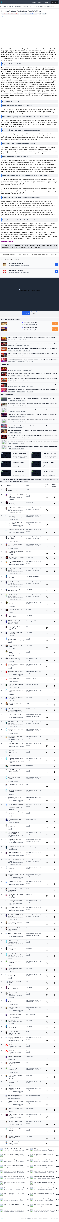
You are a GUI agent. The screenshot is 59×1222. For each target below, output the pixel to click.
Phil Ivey (11, 554)
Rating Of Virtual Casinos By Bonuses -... (16, 961)
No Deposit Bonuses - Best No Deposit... (16, 530)
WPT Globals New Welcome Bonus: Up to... (16, 698)
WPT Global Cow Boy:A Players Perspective (16, 685)
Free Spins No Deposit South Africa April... (16, 758)
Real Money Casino (27, 340)
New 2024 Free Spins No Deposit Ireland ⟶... (14, 638)
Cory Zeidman (12, 1111)
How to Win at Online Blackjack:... (14, 502)
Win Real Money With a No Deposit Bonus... (15, 832)
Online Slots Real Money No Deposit (16, 443)
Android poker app (13, 849)
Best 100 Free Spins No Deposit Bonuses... (14, 770)
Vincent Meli (12, 897)
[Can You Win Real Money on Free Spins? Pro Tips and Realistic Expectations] (4, 431)
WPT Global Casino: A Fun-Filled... (15, 645)
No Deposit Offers (18, 340)
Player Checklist (29, 356)
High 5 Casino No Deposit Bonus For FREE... (15, 825)
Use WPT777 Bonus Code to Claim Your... (16, 576)
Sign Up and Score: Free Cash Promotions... (16, 664)
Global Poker (12, 558)
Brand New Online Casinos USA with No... (15, 1008)
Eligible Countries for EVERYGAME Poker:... (14, 679)
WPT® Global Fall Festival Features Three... (15, 1015)
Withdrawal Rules (26, 350)
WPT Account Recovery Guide (15, 982)
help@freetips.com (7, 242)
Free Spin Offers (21, 356)
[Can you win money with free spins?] (4, 421)
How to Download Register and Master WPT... (15, 589)
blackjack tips (12, 505)
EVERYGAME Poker (13, 681)
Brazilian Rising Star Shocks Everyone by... (16, 785)
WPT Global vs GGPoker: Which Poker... (15, 1136)
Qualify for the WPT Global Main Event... (15, 969)
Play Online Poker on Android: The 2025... (16, 847)
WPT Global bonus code (15, 579)
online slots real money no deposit (12, 6)
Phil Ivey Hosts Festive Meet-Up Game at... (16, 552)
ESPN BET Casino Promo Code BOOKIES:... (15, 722)
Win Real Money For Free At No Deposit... (16, 562)
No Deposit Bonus (17, 350)
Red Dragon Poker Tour (19, 438)
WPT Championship (14, 1017)
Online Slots (10, 340)
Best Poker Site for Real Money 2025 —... (15, 1026)
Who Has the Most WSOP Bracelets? (15, 703)
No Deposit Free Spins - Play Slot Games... (16, 812)
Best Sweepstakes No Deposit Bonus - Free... (16, 974)
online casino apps (14, 822)
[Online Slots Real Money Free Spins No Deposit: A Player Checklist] (4, 355)
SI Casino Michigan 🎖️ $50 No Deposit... (16, 875)
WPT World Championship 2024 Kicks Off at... (15, 1096)
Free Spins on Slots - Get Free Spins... (16, 651)
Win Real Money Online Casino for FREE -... (16, 582)
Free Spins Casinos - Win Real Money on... (16, 908)
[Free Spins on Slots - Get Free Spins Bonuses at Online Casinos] (4, 405)
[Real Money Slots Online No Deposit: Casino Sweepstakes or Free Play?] (4, 360)
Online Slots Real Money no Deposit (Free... (15, 954)
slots (39, 2)
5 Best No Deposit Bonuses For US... (16, 1115)
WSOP (9, 492)
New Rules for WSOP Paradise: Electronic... (14, 1032)
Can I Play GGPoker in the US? (15, 610)
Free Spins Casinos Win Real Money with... (16, 744)
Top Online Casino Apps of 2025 (16, 819)
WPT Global (11, 438)
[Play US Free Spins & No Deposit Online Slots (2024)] (4, 410)
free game (47, 2)
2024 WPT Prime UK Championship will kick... (14, 709)
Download (54, 2)
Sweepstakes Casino (21, 361)
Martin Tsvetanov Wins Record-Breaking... (14, 1142)
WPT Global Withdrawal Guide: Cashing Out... (14, 987)
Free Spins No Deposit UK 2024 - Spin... (15, 901)
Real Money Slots (11, 361)
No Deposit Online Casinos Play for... (16, 993)
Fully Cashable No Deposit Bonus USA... (15, 934)
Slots (20, 432)
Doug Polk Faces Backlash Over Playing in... (15, 928)
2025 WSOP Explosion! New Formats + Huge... (15, 489)
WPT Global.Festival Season (15, 711)
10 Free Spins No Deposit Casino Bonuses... (14, 941)
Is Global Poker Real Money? (16, 557)
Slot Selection (19, 345)
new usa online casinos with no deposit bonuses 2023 (15, 511)
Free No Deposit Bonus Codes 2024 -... (15, 1000)
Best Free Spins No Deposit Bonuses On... (15, 882)
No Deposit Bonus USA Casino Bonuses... (16, 508)
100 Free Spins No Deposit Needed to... (15, 790)
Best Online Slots (11, 345)
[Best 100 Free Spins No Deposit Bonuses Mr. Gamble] (4, 399)
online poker (12, 767)
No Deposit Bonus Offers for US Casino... (15, 537)
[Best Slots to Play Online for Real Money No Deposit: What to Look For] (4, 344)
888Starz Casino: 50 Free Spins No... (16, 1102)
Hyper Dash (12, 1078)
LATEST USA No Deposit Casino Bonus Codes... (16, 595)
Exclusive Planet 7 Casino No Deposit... (15, 729)
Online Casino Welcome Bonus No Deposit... (14, 1057)
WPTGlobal (11, 635)
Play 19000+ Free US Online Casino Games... (15, 1038)
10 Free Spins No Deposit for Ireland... (16, 805)
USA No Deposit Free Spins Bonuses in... (15, 867)
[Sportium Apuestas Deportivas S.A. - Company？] (4, 426)
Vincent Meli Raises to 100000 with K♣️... (16, 895)
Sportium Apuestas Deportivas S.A (16, 427)
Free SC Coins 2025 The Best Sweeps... (15, 915)
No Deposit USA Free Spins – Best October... (15, 737)
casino (34, 2)
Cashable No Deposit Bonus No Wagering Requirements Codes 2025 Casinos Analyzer (43, 254)
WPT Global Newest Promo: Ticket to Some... (15, 615)
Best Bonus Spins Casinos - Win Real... (16, 1122)
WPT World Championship (15, 1098)
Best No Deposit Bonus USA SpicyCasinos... (15, 523)
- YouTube (11, 1044)
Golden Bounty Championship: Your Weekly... (16, 1021)
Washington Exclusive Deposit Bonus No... (16, 672)
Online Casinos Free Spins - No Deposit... (16, 1129)
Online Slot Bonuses (12, 356)
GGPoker (11, 612)
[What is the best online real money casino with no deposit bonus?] (4, 447)
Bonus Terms (26, 345)
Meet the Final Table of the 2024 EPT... (15, 948)
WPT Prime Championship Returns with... (15, 1063)
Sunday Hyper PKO (13, 623)
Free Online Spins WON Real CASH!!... (16, 690)
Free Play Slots (30, 361)
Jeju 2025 (27, 438)
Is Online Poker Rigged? (15, 765)
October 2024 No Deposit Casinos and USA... (14, 715)
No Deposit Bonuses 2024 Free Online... (16, 569)
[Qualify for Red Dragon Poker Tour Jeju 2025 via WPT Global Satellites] (4, 437)
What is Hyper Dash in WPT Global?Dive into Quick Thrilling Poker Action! (15, 254)
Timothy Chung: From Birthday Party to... (14, 627)
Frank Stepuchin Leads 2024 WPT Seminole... (15, 922)
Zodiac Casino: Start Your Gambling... (15, 602)
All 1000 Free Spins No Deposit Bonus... (14, 751)
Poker (9, 925)
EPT (9, 787)
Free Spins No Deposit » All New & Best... (15, 1081)
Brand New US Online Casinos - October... (16, 860)
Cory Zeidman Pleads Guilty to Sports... (16, 1109)
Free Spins (10, 350)
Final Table (11, 951)
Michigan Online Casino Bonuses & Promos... (14, 798)
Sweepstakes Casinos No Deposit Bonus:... (15, 853)
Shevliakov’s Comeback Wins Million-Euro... (15, 889)
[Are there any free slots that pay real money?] (4, 442)
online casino (11, 1059)
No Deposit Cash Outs (14, 658)
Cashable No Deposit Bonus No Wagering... (15, 840)
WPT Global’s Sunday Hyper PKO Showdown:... (15, 621)
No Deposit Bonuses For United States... (14, 1089)
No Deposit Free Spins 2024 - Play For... (16, 495)
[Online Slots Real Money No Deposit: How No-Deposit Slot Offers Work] (4, 339)
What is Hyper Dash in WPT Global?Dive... (16, 1076)
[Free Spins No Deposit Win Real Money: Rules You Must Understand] (4, 349)
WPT (10, 629)
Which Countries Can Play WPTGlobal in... (15, 632)
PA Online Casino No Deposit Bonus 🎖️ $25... (15, 544)
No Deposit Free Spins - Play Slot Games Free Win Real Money (38, 6)
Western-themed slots (14, 687)
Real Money (16, 432)
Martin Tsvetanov (13, 1144)
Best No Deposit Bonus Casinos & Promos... (14, 777)
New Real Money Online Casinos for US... (14, 1068)
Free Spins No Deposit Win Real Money (17, 400)
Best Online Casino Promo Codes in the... (15, 515)
